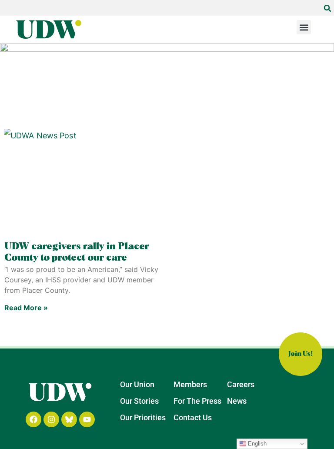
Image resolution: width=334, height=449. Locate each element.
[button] (327, 8)
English (256, 443)
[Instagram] (51, 419)
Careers (240, 384)
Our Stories (139, 400)
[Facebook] (33, 419)
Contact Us (193, 417)
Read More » (26, 307)
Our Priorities (143, 417)
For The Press (197, 400)
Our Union (137, 384)
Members (190, 384)
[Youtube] (87, 419)
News (237, 400)
